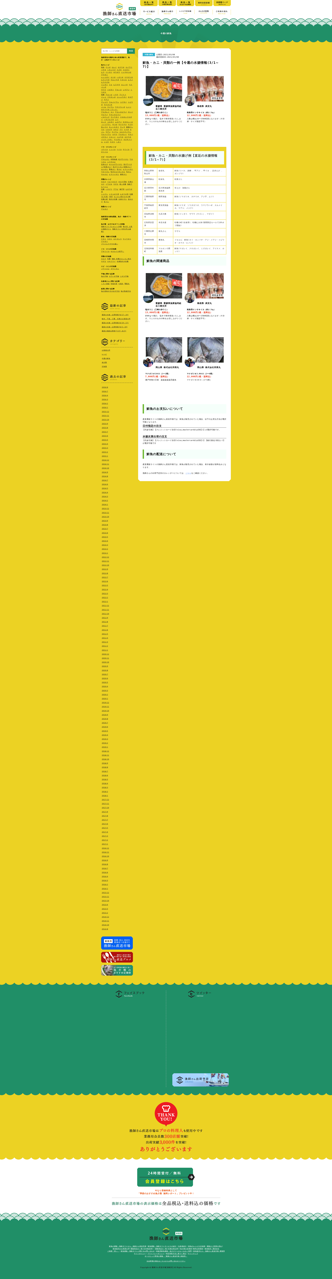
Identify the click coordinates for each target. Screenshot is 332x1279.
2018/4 (105, 783)
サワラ (103, 90)
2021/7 (105, 626)
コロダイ (110, 122)
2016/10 (105, 856)
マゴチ (130, 124)
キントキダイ (114, 127)
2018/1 (105, 796)
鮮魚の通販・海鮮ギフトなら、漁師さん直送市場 (127, 1246)
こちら (188, 473)
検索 (131, 51)
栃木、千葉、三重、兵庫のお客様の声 (116, 319)
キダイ (109, 239)
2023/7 (105, 529)
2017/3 (105, 836)
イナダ (126, 129)
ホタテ (103, 182)
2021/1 (105, 650)
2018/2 (105, 792)
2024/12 (105, 460)
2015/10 (105, 901)
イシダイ (104, 85)
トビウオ (120, 137)
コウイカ (104, 149)
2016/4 (105, 876)
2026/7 (105, 391)
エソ (112, 112)
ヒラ (103, 72)
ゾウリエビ (105, 269)
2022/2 (105, 597)
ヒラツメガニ (128, 169)
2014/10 (105, 925)
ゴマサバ (104, 137)
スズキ (119, 70)
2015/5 (105, 909)
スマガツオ (129, 77)
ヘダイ (118, 142)
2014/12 (105, 917)
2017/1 (105, 844)
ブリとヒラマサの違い (109, 244)
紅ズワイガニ (123, 159)
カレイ (114, 67)
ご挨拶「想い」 (113, 1251)
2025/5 (105, 440)
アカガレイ (105, 112)
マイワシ (110, 107)
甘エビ (119, 169)
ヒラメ (130, 80)
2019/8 (105, 719)
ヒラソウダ (105, 80)
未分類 (104, 362)
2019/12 (105, 703)
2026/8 (105, 387)
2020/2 (105, 695)
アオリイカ (105, 251)
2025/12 (105, 412)
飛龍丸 (127, 284)
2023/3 (105, 545)
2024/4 (105, 492)
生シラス (104, 127)
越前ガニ (123, 174)
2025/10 (105, 420)
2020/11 (105, 658)
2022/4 (105, 589)
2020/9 (105, 666)
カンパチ (124, 85)
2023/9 (105, 521)
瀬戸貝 (122, 189)
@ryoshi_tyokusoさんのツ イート (188, 1001)
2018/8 (105, 767)
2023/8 (105, 525)
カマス (114, 134)
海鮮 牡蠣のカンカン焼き (121, 259)
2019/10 (105, 711)
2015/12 (105, 893)
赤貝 (111, 197)
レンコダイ (105, 77)
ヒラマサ (116, 85)
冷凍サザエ (122, 199)
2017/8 (105, 816)
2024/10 (105, 468)
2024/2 (105, 500)
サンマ (122, 127)
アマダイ (104, 75)
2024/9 (105, 472)
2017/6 (105, 824)
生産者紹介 (182, 1246)
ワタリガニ (105, 172)
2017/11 (105, 804)
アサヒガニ (105, 159)
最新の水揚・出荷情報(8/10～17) (115, 323)
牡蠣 (103, 189)
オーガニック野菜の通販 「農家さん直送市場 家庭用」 (166, 1256)
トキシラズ (111, 70)
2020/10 (105, 662)
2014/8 (105, 929)
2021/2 (105, 646)
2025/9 (105, 424)
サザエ (115, 184)
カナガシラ (117, 239)
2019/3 (105, 739)
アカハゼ (109, 95)
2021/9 (105, 618)
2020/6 (105, 678)
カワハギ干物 (114, 276)
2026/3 (105, 399)
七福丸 (120, 284)
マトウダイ (115, 117)
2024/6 (105, 484)
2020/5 (105, 682)
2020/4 (105, 686)
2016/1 (105, 889)
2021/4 (105, 638)
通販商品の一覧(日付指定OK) (142, 1249)
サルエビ (104, 174)
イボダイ (110, 90)
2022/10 (105, 565)
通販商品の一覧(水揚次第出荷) (167, 1249)
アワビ (115, 189)
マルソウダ (115, 80)
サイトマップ (193, 1254)
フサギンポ (111, 97)
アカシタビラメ (121, 112)
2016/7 (105, 868)
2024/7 (105, 480)
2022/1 (105, 602)
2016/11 (105, 852)
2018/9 (105, 763)
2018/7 (105, 771)
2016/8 (105, 864)
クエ (110, 85)
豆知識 (104, 366)
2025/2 (105, 452)
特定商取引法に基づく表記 (176, 1254)
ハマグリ (109, 189)
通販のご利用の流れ (214, 1246)
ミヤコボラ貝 (114, 194)
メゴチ (106, 142)
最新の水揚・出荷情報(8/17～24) (115, 315)
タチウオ (121, 67)
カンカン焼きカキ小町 (122, 197)
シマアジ (126, 90)
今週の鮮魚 (106, 358)
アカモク (104, 209)
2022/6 (105, 581)
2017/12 (105, 800)
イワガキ (109, 184)
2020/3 (105, 691)
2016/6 (105, 872)
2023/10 (105, 517)
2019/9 (105, 715)
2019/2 (105, 743)
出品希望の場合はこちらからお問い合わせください (166, 1261)
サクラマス (122, 124)
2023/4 (105, 541)
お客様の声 (106, 350)
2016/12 (105, 848)
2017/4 (105, 832)
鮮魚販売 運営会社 (212, 1249)
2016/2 (105, 884)
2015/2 (105, 913)
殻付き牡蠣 (113, 199)
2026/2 (105, 403)
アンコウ (104, 102)
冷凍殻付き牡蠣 (123, 261)
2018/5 (105, 779)
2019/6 (105, 727)
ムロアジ (118, 122)
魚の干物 (104, 276)
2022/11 (105, 561)
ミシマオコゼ (126, 72)
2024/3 (105, 496)
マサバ (130, 134)
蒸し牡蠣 (122, 184)
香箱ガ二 (112, 169)
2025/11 (105, 416)
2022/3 (105, 593)
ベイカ (119, 149)
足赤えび (104, 164)
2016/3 (105, 880)
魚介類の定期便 (186, 1249)
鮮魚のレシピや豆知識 (196, 1246)
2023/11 (105, 513)
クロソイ (112, 137)
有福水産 (114, 284)
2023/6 (105, 533)
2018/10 (105, 759)
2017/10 (105, 808)
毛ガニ (128, 172)
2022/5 (105, 585)
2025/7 (105, 432)
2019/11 (105, 707)
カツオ (113, 77)
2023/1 (105, 553)
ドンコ (103, 97)
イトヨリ (109, 72)
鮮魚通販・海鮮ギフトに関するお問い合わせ (138, 1251)
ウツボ (108, 67)
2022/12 (105, 557)
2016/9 (105, 860)
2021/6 (105, 630)
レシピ (104, 354)
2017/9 (105, 812)
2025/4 (105, 444)
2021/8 (105, 622)
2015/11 (105, 897)
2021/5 (105, 634)
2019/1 (105, 747)
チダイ (103, 239)
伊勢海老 (114, 159)
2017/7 (105, 820)
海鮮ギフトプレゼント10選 (111, 226)
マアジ (106, 100)
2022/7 (105, 577)
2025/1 (105, 456)
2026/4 (105, 395)
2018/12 (105, 751)
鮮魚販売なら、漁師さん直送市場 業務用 (209, 1251)
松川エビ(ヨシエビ (118, 172)
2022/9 (105, 569)
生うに (106, 202)
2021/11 (105, 610)
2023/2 (105, 549)
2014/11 (105, 921)
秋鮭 (103, 67)
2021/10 (105, 614)
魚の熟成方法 (126, 291)
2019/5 (105, 731)
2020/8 (105, 670)
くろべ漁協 (105, 284)
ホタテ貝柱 (122, 182)
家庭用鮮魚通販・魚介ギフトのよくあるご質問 (174, 1251)
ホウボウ (116, 72)
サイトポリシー (140, 1254)
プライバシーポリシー (155, 1254)
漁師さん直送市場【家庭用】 (119, 9)
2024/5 (105, 488)
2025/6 (105, 436)
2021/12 (105, 606)
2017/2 (105, 840)
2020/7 (105, 674)
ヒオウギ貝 (124, 194)
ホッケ (103, 122)
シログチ (109, 129)
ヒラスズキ (105, 82)
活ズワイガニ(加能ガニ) (122, 167)
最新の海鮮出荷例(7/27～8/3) (114, 331)
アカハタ (118, 90)
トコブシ (104, 194)
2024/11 (105, 464)
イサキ (103, 70)
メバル (103, 107)
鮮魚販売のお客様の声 (121, 1249)
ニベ (116, 119)
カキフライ (111, 261)
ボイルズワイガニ (115, 164)
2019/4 (105, 735)
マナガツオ (108, 105)
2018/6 (105, 775)
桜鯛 (103, 95)
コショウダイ (122, 97)
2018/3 (105, 787)
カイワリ (129, 67)
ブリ (121, 129)
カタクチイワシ (125, 132)
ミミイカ (112, 149)
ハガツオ (120, 77)
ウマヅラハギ (120, 107)
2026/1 (105, 407)
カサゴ (115, 129)
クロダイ (126, 70)
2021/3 (105, 642)
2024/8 (105, 476)
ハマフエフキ (109, 119)
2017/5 (105, 828)
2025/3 (105, 448)
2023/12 (105, 509)
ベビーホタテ (112, 182)
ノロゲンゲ (105, 117)
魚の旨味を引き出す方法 (110, 291)
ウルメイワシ (114, 102)
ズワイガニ (115, 269)
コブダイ (123, 102)
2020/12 (105, 654)
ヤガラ (112, 142)
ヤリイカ (126, 149)
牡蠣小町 (104, 199)
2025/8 (105, 428)
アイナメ (122, 95)
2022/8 (105, 573)
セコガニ (104, 169)
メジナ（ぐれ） (107, 139)
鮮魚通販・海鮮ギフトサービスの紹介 (162, 1246)
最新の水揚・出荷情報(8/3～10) (115, 327)
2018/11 (105, 755)
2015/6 (105, 905)
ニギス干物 (124, 276)
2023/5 (105, 537)
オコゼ (114, 124)
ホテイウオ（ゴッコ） (109, 110)
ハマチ (115, 95)
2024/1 (105, 504)
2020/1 (105, 699)
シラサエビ (111, 162)
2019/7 (105, 723)
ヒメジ (128, 107)
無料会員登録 (198, 1249)
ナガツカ (123, 80)
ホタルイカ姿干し (117, 251)
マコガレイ (118, 139)
